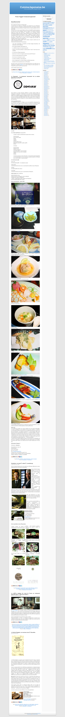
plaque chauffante (28, 627)
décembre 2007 (46, 106)
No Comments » (29, 589)
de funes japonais (24, 625)
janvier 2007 (46, 115)
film (27, 625)
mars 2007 (45, 113)
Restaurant (24, 459)
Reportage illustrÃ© (27, 700)
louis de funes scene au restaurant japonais (24, 626)
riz (46, 40)
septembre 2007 (46, 108)
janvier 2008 (46, 105)
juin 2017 (45, 75)
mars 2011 (45, 91)
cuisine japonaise (47, 25)
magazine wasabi (47, 33)
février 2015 (46, 81)
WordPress (39, 713)
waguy (53, 46)
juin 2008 (45, 103)
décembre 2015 (46, 78)
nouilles (47, 34)
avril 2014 (45, 82)
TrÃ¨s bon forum (46, 67)
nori (45, 34)
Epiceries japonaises (47, 55)
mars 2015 (45, 80)
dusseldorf (45, 29)
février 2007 (46, 114)
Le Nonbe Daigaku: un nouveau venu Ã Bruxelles (23, 632)
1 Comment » (29, 72)
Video (24, 628)
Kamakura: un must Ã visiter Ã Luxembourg (22, 463)
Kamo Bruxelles (51, 30)
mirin (43, 34)
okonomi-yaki (51, 34)
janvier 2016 (46, 77)
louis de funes (14, 626)
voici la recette (24, 374)
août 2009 (45, 95)
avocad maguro (50, 22)
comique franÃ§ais (35, 624)
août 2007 (45, 109)
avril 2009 (45, 97)
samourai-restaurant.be (17, 451)
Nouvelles (24, 72)
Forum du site (46, 56)
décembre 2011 (46, 88)
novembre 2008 (46, 101)
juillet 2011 (45, 89)
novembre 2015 (46, 79)
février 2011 (46, 92)
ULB (35, 705)
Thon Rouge (51, 45)
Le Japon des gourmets (47, 58)
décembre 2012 (46, 86)
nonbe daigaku (31, 704)
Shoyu (51, 40)
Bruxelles (21, 704)
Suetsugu (20, 705)
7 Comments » (29, 459)
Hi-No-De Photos (46, 57)
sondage (53, 40)
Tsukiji (44, 46)
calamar (30, 624)
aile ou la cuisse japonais (23, 624)
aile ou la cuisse (16, 624)
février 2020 (46, 73)
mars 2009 (45, 98)
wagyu (33, 588)
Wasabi (21, 64)
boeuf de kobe (46, 23)
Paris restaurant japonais (20, 627)
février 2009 (46, 99)
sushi (23, 705)
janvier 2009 (46, 100)
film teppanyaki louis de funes (34, 625)
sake (48, 40)
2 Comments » (28, 628)
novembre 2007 (46, 107)
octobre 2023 (46, 71)
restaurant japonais (28, 588)
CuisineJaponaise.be (32, 7)
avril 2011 (45, 90)
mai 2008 (45, 104)
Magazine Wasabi (46, 59)
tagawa (26, 705)
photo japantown (45, 35)
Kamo (48, 30)
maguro (53, 33)
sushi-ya (48, 41)
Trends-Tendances (30, 705)
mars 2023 (45, 72)
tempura (45, 45)
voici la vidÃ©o (15, 610)
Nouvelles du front (15, 21)
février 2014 (46, 83)
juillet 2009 (45, 96)
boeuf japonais (52, 23)
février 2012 (46, 87)
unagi (50, 46)
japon (45, 30)
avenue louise (17, 704)
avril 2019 (45, 74)
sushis (51, 41)
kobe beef (48, 31)
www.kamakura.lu (27, 516)
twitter (47, 46)
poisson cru (50, 35)
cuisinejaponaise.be (47, 27)
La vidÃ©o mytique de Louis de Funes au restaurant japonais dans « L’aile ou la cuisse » (25, 594)
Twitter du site (46, 68)
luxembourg (23, 588)
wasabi (49, 48)
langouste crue (26, 704)
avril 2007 (45, 112)
